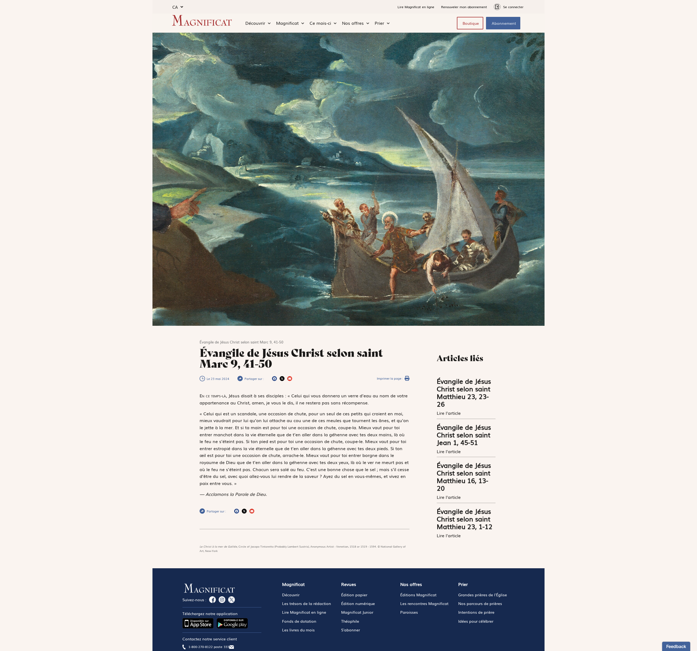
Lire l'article (449, 413)
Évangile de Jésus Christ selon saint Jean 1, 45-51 (464, 434)
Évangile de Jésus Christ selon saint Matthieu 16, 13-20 (464, 476)
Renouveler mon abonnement (464, 6)
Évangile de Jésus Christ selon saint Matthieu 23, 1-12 (465, 518)
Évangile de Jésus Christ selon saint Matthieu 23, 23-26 (464, 392)
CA (175, 7)
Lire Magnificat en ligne (416, 6)
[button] (274, 378)
